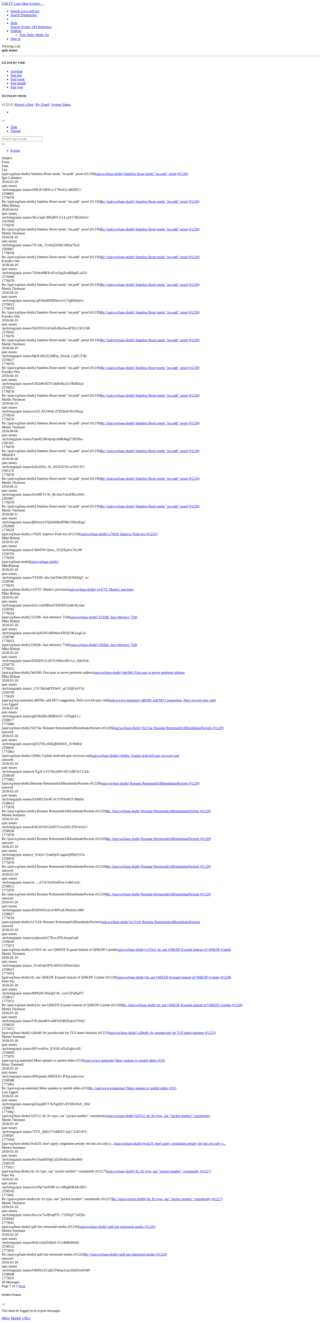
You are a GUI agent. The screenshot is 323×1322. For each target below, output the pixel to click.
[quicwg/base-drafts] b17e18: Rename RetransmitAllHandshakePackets (150, 922)
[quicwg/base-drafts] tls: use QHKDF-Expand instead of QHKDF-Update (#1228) (173, 977)
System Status (61, 104)
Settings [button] (16, 31)
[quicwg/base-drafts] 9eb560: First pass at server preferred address (139, 672)
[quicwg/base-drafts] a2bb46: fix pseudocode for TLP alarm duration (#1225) (162, 1033)
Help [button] (14, 23)
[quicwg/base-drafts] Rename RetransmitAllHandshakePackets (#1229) (150, 783)
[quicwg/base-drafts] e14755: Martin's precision (101, 589)
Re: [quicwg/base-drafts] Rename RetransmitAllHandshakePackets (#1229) (158, 811)
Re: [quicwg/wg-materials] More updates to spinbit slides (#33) (132, 1088)
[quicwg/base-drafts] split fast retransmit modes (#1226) (117, 1227)
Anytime (17, 71)
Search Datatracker (24, 15)
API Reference (41, 27)
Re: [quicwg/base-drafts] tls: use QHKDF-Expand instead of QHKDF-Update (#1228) (182, 1005)
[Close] (3, 1304)
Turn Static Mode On (34, 35)
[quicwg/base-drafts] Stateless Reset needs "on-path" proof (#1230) (141, 174)
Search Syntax (21, 27)
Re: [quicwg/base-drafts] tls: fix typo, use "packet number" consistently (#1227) (167, 1199)
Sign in (15, 39)
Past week (18, 79)
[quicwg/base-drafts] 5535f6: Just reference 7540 (103, 617)
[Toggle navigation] (43, 4)
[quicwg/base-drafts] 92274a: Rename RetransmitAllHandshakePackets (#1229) (168, 728)
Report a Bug (24, 104)
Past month (18, 83)
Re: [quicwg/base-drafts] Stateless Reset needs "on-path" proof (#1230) (150, 201)
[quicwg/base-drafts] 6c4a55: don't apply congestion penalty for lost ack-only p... (170, 1143)
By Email (42, 104)
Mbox (6, 1318)
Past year (17, 87)
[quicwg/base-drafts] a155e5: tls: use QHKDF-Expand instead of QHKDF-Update (173, 949)
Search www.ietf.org (25, 11)
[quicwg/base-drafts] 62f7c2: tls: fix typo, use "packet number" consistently (158, 1116)
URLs (26, 1318)
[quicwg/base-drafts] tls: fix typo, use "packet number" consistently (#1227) (158, 1171)
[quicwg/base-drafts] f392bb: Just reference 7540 (103, 645)
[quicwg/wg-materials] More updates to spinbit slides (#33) (124, 1060)
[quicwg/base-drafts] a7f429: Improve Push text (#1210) (118, 534)
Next (21, 1286)
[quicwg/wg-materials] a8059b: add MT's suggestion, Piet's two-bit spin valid (162, 700)
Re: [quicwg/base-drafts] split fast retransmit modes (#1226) (125, 1254)
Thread (15, 131)
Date (14, 127)
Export (15, 150)
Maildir (16, 1318)
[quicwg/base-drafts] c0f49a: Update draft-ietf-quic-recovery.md (134, 756)
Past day (16, 75)
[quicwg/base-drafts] (44, 562)
